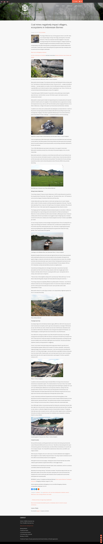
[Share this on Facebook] (32, 489)
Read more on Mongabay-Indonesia (38, 52)
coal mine (53, 492)
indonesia (63, 492)
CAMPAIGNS (69, 6)
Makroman (33, 494)
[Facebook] (101, 538)
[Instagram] (101, 535)
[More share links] (38, 489)
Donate (75, 1)
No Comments (42, 32)
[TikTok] (101, 542)
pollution (44, 494)
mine (37, 494)
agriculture (45, 492)
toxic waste (49, 494)
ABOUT (57, 6)
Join (81, 1)
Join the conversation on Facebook (38, 55)
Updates (38, 492)
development (58, 492)
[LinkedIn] (101, 540)
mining (40, 494)
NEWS (63, 6)
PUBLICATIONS (78, 6)
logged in (39, 511)
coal (49, 492)
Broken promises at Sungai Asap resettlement (41, 499)
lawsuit (67, 492)
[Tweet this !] (34, 489)
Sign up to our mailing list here (26, 525)
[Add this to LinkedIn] (36, 489)
